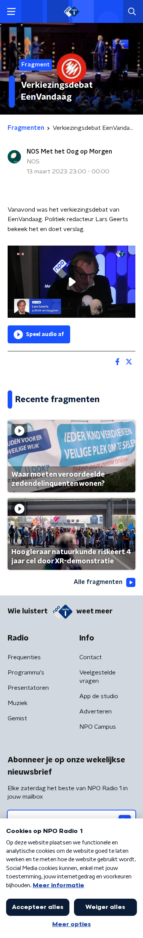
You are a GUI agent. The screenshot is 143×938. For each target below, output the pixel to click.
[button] (11, 12)
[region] (71, 281)
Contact (90, 657)
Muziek (17, 703)
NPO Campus (97, 727)
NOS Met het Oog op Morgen (69, 152)
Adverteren (95, 711)
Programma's (26, 673)
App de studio (98, 696)
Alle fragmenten (98, 582)
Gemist (17, 718)
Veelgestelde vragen (97, 677)
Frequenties (24, 657)
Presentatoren (28, 688)
